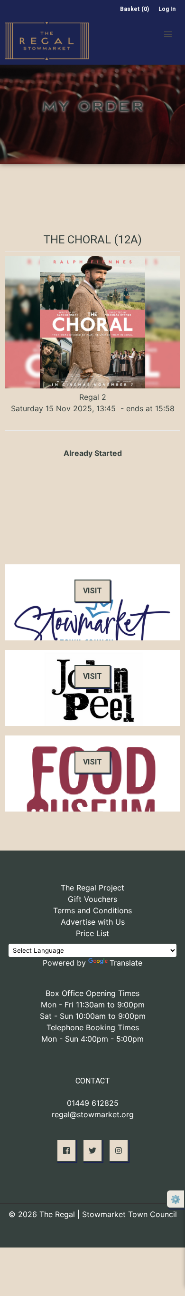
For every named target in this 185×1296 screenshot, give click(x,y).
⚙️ (175, 1199)
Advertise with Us (93, 922)
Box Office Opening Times (92, 993)
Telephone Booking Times (92, 1027)
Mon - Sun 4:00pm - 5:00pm (92, 1039)
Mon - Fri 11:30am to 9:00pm (93, 1004)
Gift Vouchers (92, 899)
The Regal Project (92, 887)
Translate (126, 962)
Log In (167, 9)
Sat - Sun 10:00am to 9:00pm (93, 1016)
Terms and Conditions (92, 910)
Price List (92, 933)
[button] (168, 34)
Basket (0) (134, 9)
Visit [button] (92, 590)
